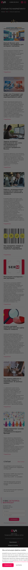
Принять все (7, 565)
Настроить (19, 565)
